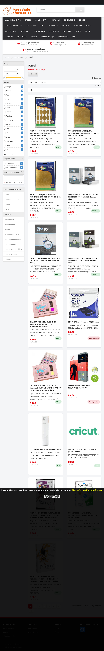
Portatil (67, 31)
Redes (78, 31)
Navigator (9, 141)
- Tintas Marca (10, 244)
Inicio (7, 57)
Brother (9, 99)
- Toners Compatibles (13, 249)
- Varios (7, 259)
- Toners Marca (10, 254)
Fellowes (9, 120)
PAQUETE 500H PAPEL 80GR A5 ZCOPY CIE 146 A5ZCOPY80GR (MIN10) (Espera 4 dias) (45, 260)
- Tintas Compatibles (12, 239)
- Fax (6, 209)
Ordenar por (96, 78)
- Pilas (7, 229)
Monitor (77, 25)
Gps (42, 25)
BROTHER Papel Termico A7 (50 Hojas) (83, 322)
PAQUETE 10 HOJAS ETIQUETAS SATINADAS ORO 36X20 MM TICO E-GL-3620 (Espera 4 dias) (45, 133)
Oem (8, 145)
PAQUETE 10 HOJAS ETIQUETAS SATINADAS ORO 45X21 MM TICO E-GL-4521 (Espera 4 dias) (84, 133)
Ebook (82, 20)
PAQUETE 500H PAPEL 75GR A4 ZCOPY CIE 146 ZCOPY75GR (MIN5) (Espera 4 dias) (83, 260)
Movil (89, 25)
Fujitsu (8, 124)
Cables (28, 20)
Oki (7, 149)
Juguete (65, 25)
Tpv (73, 37)
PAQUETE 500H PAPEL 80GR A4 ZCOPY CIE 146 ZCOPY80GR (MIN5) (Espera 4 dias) (83, 196)
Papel (31, 57)
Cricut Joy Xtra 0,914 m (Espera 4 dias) (45, 449)
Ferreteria (31, 25)
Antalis (8, 91)
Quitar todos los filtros (13, 182)
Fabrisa (9, 116)
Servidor (9, 37)
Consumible (69, 20)
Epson (8, 112)
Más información (80, 490)
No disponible (11, 167)
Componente (41, 20)
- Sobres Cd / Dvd (11, 234)
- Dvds (7, 204)
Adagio (8, 86)
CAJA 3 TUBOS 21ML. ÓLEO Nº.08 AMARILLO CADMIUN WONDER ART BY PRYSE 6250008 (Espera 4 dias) (45, 387)
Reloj (87, 31)
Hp (7, 133)
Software (21, 37)
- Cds (6, 194)
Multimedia (10, 31)
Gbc (7, 128)
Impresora (53, 25)
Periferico (54, 31)
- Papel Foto (9, 219)
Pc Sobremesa (39, 31)
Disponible (10, 163)
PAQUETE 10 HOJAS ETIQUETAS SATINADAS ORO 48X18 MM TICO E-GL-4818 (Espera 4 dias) (45, 196)
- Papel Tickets (10, 224)
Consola (55, 20)
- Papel (7, 214)
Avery (8, 95)
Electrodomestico (14, 25)
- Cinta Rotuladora (11, 199)
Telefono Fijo (47, 37)
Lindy (8, 137)
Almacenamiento (13, 20)
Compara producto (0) (36, 69)
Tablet (34, 37)
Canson (9, 103)
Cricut (8, 107)
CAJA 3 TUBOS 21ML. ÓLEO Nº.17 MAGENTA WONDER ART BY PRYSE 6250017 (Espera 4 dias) (43, 324)
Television (63, 37)
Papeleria (24, 31)
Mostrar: (98, 86)
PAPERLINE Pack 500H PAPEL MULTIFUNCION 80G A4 (79, 386)
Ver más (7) (8, 154)
